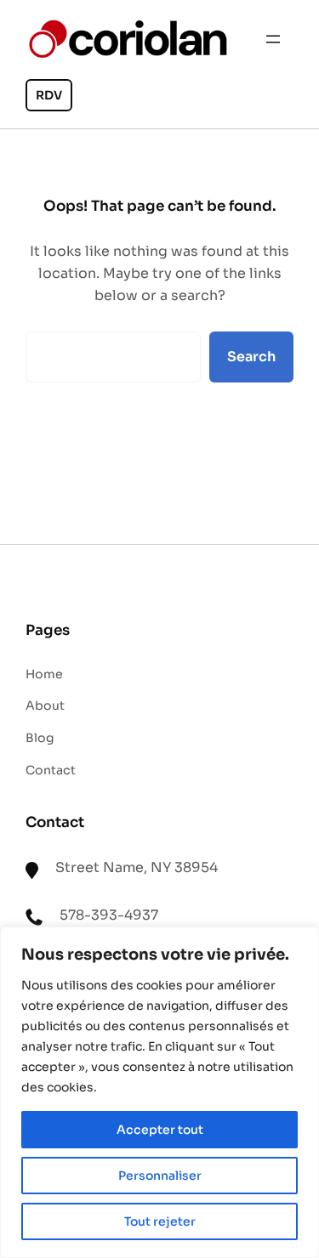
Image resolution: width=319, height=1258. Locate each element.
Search (251, 357)
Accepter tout (160, 1129)
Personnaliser (160, 1175)
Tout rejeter (160, 1221)
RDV (49, 95)
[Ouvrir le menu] (273, 39)
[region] (159, 1092)
